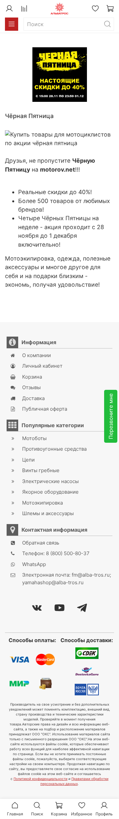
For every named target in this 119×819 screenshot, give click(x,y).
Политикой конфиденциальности (40, 779)
